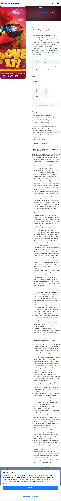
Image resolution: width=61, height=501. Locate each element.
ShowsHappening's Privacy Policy (44, 460)
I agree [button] (30, 487)
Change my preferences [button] (30, 496)
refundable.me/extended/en (44, 363)
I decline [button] (30, 492)
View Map (54, 30)
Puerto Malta (43, 12)
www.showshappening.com (42, 451)
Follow (51, 12)
